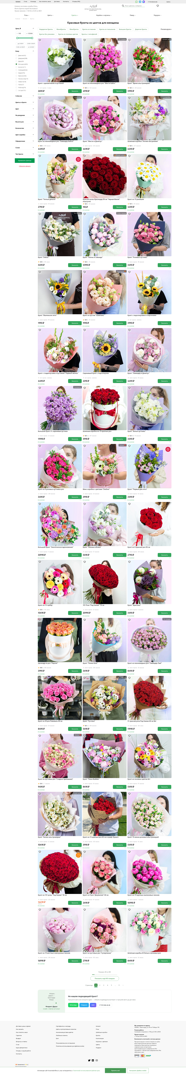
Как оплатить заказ (45, 1)
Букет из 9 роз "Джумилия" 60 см (95, 895)
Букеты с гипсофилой (89, 34)
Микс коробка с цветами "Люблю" (96, 489)
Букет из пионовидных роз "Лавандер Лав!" (145, 663)
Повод (132, 15)
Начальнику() (23, 79)
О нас (25, 1)
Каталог (18, 1)
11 (119, 985)
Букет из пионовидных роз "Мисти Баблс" (99, 83)
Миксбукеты (74, 29)
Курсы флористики (21, 1048)
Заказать (75, 91)
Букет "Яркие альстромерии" (139, 83)
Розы (26, 15)
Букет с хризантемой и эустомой (51, 83)
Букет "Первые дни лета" (137, 489)
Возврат (18, 1038)
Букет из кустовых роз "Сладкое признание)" (55, 779)
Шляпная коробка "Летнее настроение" (143, 141)
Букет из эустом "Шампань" (93, 315)
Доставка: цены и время (23, 1026)
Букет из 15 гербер (45, 605)
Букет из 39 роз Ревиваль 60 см (50, 721)
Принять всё (115, 1070)
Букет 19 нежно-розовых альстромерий (143, 837)
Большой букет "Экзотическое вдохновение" (55, 547)
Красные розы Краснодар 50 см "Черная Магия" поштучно (101, 200)
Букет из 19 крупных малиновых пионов (143, 895)
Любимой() (22, 70)
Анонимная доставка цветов (64, 1032)
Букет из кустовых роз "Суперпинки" (97, 953)
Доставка (57, 1)
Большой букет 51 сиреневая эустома (53, 431)
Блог (57, 1038)
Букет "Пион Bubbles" (91, 779)
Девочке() (22, 55)
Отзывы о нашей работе (23, 1051)
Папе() (21, 85)
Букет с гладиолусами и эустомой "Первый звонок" (58, 373)
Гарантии (19, 1035)
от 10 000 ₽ (31, 47)
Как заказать (20, 1029)
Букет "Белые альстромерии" (49, 837)
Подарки (157, 15)
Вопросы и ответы (21, 1041)
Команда (33, 1)
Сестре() (22, 90)
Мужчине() (22, 76)
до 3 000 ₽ (20, 43)
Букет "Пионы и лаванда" (93, 257)
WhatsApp (73, 1005)
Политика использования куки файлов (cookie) (70, 1046)
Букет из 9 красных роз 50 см (139, 547)
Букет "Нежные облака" (92, 547)
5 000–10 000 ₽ (20, 47)
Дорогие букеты (141, 29)
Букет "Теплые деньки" (47, 199)
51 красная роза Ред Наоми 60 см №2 (142, 721)
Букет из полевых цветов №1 (139, 779)
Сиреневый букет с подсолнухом (96, 373)
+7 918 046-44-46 (152, 2)
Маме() (21, 73)
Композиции (100, 1038)
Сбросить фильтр (25, 166)
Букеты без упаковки (46, 34)
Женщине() (23, 64)
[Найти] (123, 6)
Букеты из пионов (89, 29)
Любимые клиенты (62, 1035)
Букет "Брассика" (134, 605)
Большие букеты (125, 29)
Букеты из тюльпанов (107, 29)
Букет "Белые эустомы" (137, 431)
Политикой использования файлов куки (86, 1070)
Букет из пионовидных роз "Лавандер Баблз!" (56, 141)
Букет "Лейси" (43, 257)
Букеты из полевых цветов (68, 34)
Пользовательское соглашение (65, 1043)
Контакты (66, 1)
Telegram (84, 1005)
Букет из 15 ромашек (136, 199)
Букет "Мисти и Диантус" (92, 141)
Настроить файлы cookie (137, 1070)
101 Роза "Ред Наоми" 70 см (93, 605)
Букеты (74, 15)
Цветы (49, 15)
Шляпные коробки (101, 1032)
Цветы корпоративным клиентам (66, 1029)
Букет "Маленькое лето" (47, 315)
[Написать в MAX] (144, 2)
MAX (93, 1005)
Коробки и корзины (103, 15)
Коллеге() (22, 67)
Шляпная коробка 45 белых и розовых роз (144, 953)
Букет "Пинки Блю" (90, 663)
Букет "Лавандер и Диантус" (139, 373)
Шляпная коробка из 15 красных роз (97, 431)
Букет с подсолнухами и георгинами (142, 315)
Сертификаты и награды (63, 1026)
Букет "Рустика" (89, 721)
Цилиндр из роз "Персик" (48, 663)
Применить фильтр (24, 160)
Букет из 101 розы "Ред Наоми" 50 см (52, 895)
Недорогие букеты (46, 29)
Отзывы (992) (76, 1)
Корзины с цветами (102, 1041)
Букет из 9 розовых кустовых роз (51, 489)
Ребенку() (22, 87)
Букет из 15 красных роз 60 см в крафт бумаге (100, 837)
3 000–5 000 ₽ (31, 43)
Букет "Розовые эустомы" (138, 257)
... (115, 985)
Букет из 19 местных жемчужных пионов (54, 953)
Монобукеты (61, 29)
